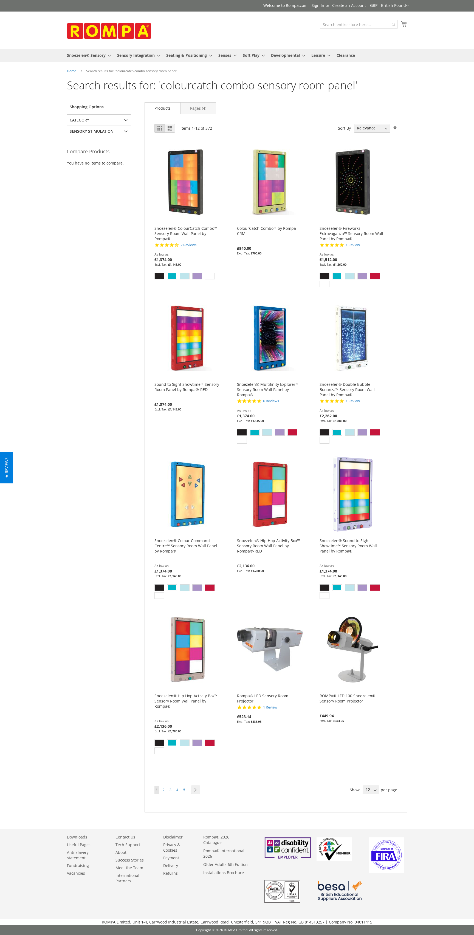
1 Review (353, 245)
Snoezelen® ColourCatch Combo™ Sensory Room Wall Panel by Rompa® (185, 233)
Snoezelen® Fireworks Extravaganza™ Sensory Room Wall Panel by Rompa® (351, 233)
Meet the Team (129, 867)
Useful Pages (79, 844)
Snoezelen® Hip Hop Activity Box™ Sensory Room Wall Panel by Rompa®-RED (268, 546)
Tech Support (127, 844)
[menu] (237, 55)
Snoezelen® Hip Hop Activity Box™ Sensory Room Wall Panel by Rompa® (186, 701)
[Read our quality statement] (282, 901)
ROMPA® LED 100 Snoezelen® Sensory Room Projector (348, 698)
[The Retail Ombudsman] (334, 859)
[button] (389, 6)
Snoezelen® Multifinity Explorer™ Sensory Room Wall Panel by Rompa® (267, 389)
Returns (170, 873)
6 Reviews (271, 401)
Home (71, 71)
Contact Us (125, 837)
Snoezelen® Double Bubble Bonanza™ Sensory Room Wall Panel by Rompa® (347, 389)
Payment (171, 857)
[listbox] (187, 277)
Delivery (170, 865)
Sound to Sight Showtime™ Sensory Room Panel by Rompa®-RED (186, 387)
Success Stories (129, 860)
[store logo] (108, 30)
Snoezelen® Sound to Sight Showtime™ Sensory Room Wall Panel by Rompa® (348, 546)
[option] (159, 276)
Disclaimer (173, 837)
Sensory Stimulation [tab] (92, 131)
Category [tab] (79, 120)
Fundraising (78, 865)
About (120, 852)
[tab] (162, 108)
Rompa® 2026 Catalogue (216, 839)
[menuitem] (87, 55)
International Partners (127, 878)
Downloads (77, 837)
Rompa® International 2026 (223, 853)
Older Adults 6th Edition (225, 864)
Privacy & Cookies (171, 847)
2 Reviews (188, 245)
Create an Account (349, 5)
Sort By (344, 128)
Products (162, 108)
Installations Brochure (223, 872)
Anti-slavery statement (78, 855)
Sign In (318, 5)
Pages (198, 108)
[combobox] (358, 24)
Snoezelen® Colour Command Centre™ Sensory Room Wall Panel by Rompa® (185, 546)
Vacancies (76, 873)
